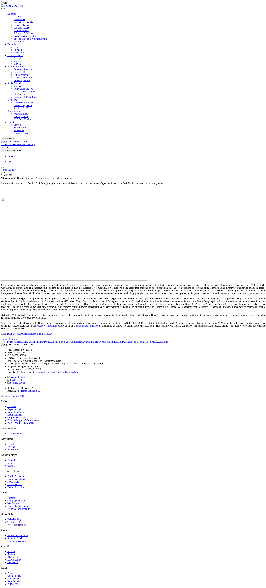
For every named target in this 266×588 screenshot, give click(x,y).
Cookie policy (14, 575)
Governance (19, 19)
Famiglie (18, 58)
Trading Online (21, 116)
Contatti (11, 122)
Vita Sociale (19, 94)
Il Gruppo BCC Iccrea (24, 33)
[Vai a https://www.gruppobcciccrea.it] (12, 5)
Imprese (17, 61)
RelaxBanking (21, 113)
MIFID (89, 341)
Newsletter (19, 130)
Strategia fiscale (21, 27)
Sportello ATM (21, 108)
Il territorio (19, 52)
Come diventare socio (24, 88)
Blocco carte (20, 127)
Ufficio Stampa (21, 75)
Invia (4, 3)
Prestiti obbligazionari (103, 341)
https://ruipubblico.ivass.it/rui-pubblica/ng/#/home (55, 372)
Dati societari (13, 578)
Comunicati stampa (23, 69)
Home (10, 156)
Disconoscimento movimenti (56, 341)
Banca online (13, 111)
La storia (18, 16)
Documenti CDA (22, 41)
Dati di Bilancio (21, 25)
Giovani (17, 63)
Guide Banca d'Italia (32, 341)
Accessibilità (162, 341)
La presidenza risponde (25, 91)
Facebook (41, 325)
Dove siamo (13, 44)
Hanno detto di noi (23, 77)
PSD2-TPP (12, 584)
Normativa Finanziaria (24, 22)
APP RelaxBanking (23, 119)
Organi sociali (14, 409)
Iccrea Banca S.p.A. (31, 390)
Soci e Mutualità (15, 83)
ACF (146, 341)
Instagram (52, 325)
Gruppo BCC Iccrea (17, 417)
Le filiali (18, 50)
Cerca (5, 147)
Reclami (118, 341)
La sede (17, 47)
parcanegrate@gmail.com (88, 325)
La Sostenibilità (21, 30)
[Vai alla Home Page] (14, 141)
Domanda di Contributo (25, 97)
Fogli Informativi (78, 341)
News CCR (19, 72)
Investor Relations (16, 66)
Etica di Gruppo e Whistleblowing (30, 38)
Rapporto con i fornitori (25, 36)
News (10, 161)
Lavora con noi (21, 133)
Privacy (152, 341)
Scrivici (17, 124)
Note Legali (13, 581)
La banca (11, 13)
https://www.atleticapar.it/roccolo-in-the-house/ (29, 333)
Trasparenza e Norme (11, 341)
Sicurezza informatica (24, 102)
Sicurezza (12, 100)
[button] (133, 8)
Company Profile (22, 80)
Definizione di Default (133, 341)
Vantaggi (18, 86)
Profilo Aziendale (15, 476)
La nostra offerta (15, 55)
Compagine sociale (16, 500)
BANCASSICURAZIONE (20, 423)
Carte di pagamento (23, 105)
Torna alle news (9, 169)
